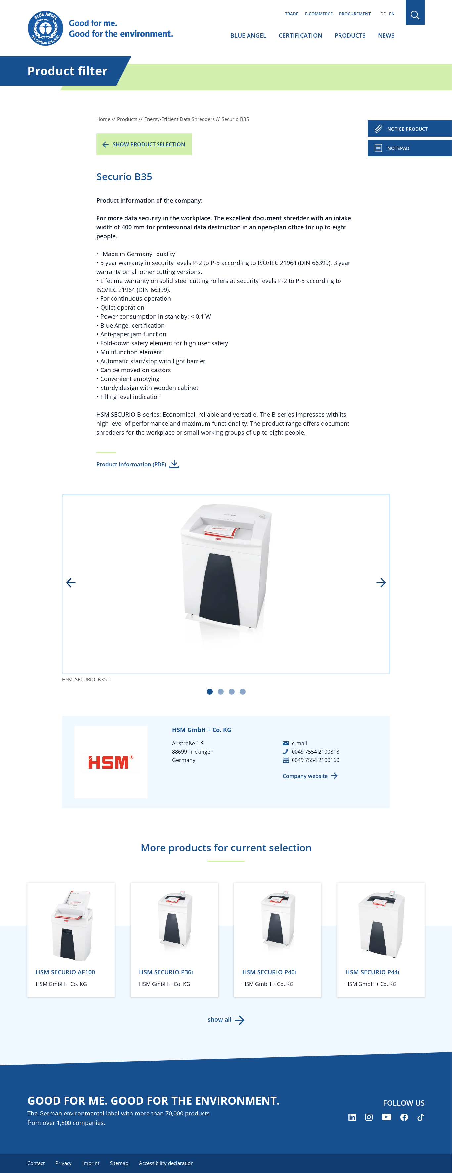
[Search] (415, 15)
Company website (305, 776)
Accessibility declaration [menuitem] (166, 1163)
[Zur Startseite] (106, 28)
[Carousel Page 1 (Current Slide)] (210, 692)
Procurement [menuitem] (355, 14)
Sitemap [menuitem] (119, 1163)
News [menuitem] (386, 35)
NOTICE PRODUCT (407, 129)
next (376, 583)
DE (383, 14)
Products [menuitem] (350, 35)
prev (75, 583)
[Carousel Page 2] (221, 692)
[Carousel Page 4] (243, 692)
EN (392, 14)
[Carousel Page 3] (232, 692)
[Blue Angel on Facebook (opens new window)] (404, 1117)
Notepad (398, 148)
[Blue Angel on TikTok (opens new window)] (421, 1117)
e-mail (299, 743)
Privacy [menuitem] (63, 1163)
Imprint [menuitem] (90, 1163)
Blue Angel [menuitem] (248, 35)
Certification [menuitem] (300, 35)
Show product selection (149, 144)
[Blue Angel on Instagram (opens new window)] (369, 1117)
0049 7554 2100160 (315, 759)
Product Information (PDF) (131, 464)
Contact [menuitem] (36, 1163)
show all (219, 1019)
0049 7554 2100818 (315, 751)
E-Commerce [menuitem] (319, 14)
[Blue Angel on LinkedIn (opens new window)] (352, 1117)
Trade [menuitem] (291, 14)
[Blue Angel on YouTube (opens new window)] (386, 1117)
